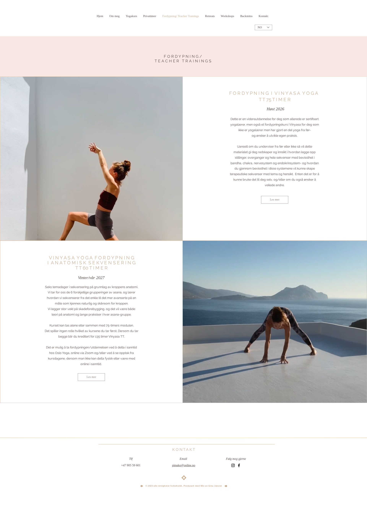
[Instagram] (233, 465)
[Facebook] (239, 465)
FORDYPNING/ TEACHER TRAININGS (183, 58)
